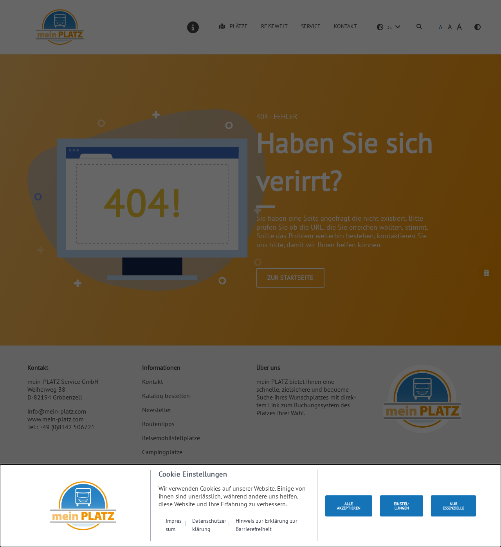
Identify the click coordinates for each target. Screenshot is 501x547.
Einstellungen (401, 506)
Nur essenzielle (453, 506)
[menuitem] (176, 524)
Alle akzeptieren (348, 506)
